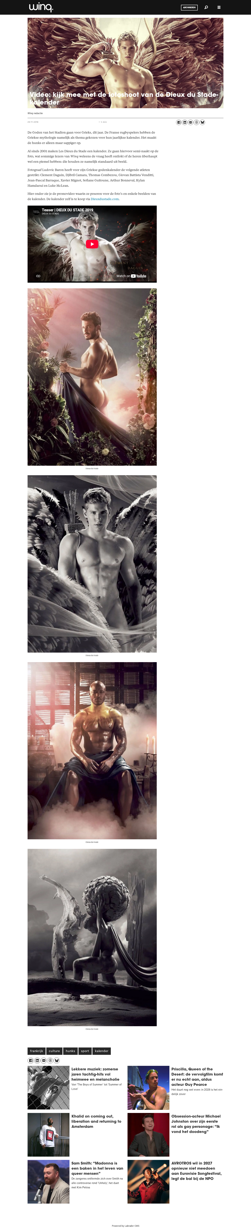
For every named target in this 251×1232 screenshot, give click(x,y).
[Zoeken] (206, 7)
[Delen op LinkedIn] (184, 122)
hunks (70, 1051)
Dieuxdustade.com (105, 199)
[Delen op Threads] (196, 122)
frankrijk (36, 1051)
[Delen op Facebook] (179, 122)
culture (54, 1051)
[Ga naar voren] (40, 7)
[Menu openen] (219, 7)
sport (85, 1051)
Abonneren (189, 7)
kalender (101, 1051)
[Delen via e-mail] (190, 122)
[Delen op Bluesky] (202, 122)
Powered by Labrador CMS (125, 1226)
